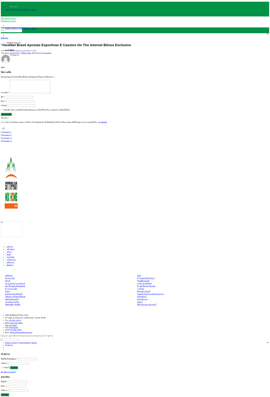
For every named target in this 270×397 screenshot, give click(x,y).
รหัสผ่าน (4, 363)
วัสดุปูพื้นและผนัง (143, 281)
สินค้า (9, 254)
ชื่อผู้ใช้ (4, 382)
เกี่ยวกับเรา (11, 249)
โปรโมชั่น (10, 257)
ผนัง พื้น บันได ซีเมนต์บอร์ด (15, 286)
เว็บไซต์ (3, 105)
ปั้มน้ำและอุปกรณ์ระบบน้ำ (146, 304)
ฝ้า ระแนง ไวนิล (11, 289)
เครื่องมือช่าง (142, 297)
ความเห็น (5, 93)
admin (34, 50)
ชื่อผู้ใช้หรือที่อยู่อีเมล (9, 359)
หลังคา (7, 291)
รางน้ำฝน (140, 289)
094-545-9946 (16, 323)
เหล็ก (139, 276)
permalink (47, 53)
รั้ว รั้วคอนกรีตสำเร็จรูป (145, 278)
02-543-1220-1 (15, 320)
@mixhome (13, 327)
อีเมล (3, 101)
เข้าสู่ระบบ (14, 367)
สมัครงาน (10, 262)
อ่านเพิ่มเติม (102, 122)
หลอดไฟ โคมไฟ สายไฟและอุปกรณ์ (150, 294)
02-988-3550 (15, 330)
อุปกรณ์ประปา (142, 299)
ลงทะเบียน (5, 395)
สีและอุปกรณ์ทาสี (143, 291)
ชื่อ (2, 97)
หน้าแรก (10, 247)
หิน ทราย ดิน (10, 278)
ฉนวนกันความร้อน (12, 302)
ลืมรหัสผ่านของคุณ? (8, 372)
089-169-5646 (11, 325)
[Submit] (267, 342)
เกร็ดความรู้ (11, 260)
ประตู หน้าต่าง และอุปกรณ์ (15, 283)
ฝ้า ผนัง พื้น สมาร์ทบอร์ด (146, 286)
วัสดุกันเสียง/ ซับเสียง (12, 304)
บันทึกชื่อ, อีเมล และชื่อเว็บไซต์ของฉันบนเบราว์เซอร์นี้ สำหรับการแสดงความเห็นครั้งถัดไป (36, 110)
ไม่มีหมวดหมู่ (4, 38)
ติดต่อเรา (10, 265)
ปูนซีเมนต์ (8, 276)
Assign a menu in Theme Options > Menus (21, 9)
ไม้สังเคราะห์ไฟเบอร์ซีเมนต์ (15, 297)
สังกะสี (7, 281)
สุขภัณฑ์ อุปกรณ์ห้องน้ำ (14, 294)
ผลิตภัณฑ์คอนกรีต (12, 299)
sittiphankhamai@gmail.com (21, 332)
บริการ (9, 252)
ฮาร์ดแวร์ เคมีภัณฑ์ (144, 283)
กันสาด (139, 302)
